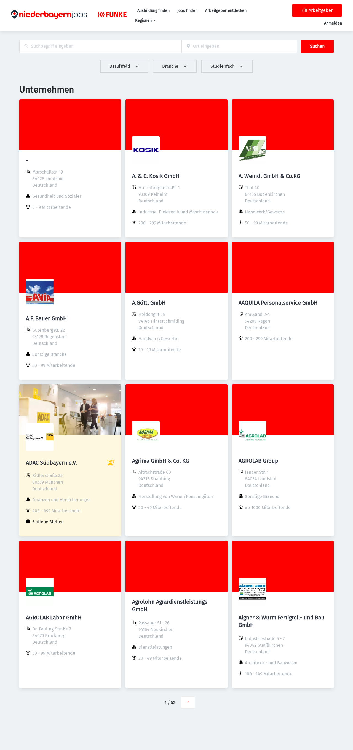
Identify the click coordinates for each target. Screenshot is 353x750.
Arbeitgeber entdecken (226, 10)
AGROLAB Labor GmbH (54, 617)
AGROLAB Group (258, 460)
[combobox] (100, 46)
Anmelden (333, 23)
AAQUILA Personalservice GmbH (278, 302)
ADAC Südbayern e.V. (51, 462)
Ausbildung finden (153, 10)
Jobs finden (187, 10)
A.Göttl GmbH (149, 302)
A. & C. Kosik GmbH (156, 176)
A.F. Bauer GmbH (46, 318)
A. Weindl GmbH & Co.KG (269, 176)
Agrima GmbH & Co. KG (160, 460)
